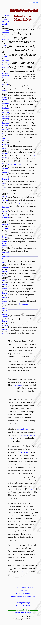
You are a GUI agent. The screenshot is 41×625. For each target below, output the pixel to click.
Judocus (5, 220)
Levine (31, 489)
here (35, 155)
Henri (4, 157)
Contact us (23, 304)
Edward (5, 84)
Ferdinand (6, 104)
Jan (3, 183)
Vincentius (6, 334)
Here (19, 203)
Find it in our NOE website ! (23, 596)
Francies (5, 61)
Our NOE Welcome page (23, 587)
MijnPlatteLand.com (23, 612)
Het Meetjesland (23, 605)
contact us (18, 385)
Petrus (4, 271)
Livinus (5, 237)
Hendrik (5, 153)
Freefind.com (22, 429)
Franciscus (6, 129)
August (5, 45)
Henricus (5, 164)
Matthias (5, 149)
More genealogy (23, 602)
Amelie (5, 24)
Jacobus (5, 168)
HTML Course (24, 452)
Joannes (5, 192)
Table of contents (23, 593)
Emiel (4, 91)
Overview (23, 590)
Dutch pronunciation (16, 164)
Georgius (5, 144)
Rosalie (5, 325)
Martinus (5, 252)
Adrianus (5, 15)
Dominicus (6, 78)
